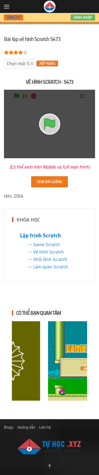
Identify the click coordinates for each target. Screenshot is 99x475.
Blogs (8, 427)
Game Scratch (46, 244)
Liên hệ (45, 427)
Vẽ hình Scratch (48, 252)
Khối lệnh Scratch (50, 259)
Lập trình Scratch (40, 235)
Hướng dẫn (26, 427)
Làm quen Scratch (50, 266)
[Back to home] (49, 6)
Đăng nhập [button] (83, 17)
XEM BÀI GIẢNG (49, 182)
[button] (6, 6)
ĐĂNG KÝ (13, 17)
